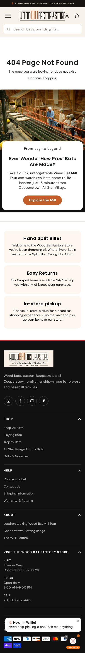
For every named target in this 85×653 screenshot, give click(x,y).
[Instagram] (8, 401)
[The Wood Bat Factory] (42, 15)
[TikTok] (44, 401)
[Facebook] (20, 401)
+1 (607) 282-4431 (17, 600)
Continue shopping (42, 78)
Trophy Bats (13, 442)
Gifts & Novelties (16, 456)
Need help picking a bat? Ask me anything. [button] (44, 624)
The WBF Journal (16, 538)
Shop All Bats (13, 428)
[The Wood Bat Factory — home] (28, 358)
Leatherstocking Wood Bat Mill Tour (30, 524)
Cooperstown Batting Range (24, 531)
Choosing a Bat (15, 479)
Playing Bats (13, 435)
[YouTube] (32, 401)
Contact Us (12, 486)
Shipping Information (19, 493)
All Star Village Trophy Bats (24, 449)
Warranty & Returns (18, 501)
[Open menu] (8, 16)
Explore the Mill (42, 200)
